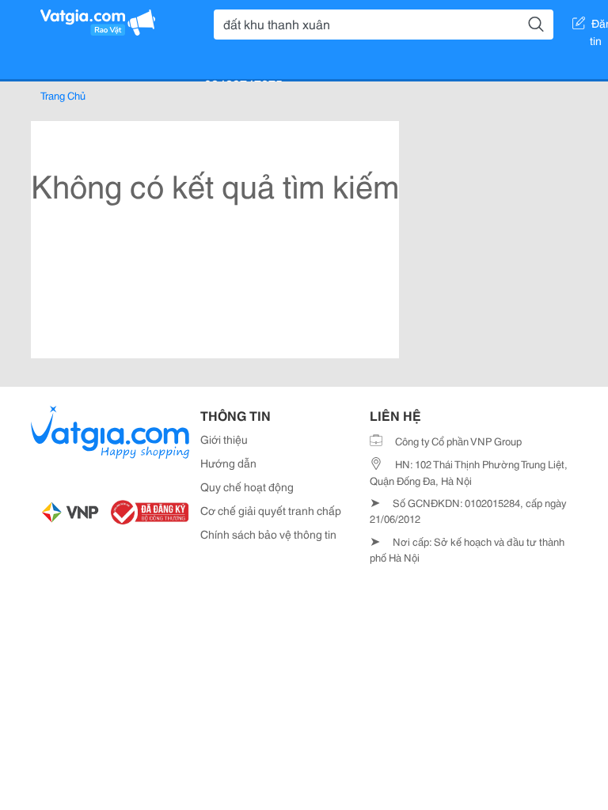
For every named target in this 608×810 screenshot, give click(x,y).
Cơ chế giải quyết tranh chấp (270, 510)
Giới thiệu (224, 439)
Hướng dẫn (228, 463)
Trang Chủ (63, 95)
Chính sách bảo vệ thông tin (268, 534)
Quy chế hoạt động (247, 486)
